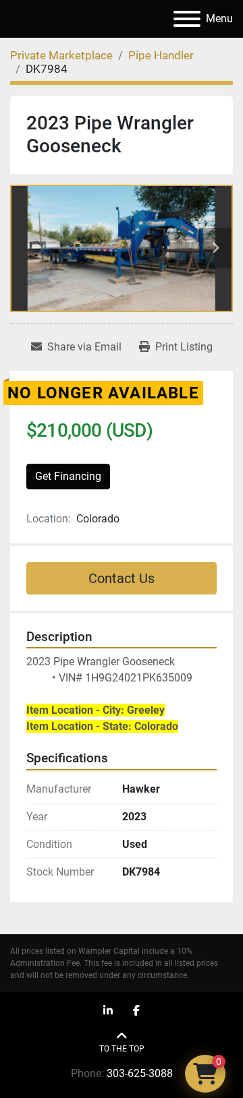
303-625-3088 (140, 1073)
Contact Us (121, 578)
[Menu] (186, 19)
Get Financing (68, 476)
